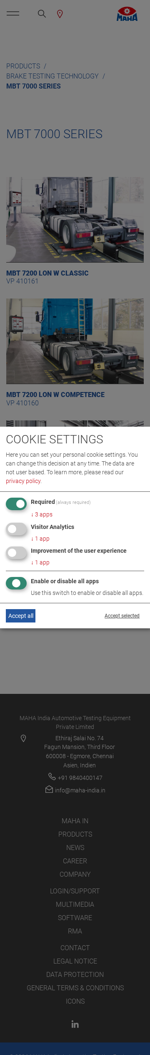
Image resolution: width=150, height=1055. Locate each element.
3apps (41, 514)
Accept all (20, 615)
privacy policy (23, 481)
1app (40, 538)
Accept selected (122, 616)
